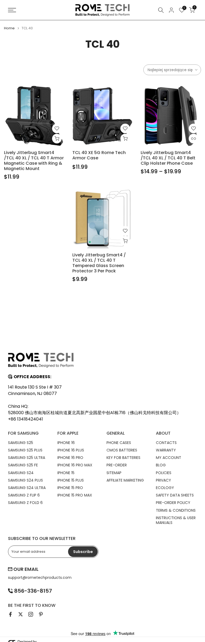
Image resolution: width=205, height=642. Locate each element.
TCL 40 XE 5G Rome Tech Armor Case (99, 155)
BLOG (161, 465)
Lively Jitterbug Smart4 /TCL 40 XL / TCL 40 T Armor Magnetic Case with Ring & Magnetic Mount (34, 161)
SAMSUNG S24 (21, 472)
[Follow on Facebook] (10, 614)
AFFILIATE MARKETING (125, 480)
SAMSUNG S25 (20, 442)
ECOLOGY (165, 487)
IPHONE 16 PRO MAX (74, 465)
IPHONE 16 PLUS (70, 450)
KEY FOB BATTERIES (123, 457)
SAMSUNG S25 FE (23, 465)
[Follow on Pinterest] (40, 614)
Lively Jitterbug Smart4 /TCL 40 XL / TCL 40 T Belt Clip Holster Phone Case (168, 158)
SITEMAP (114, 472)
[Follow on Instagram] (30, 614)
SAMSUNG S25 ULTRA (26, 457)
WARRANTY (166, 450)
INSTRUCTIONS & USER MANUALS (176, 520)
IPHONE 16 (66, 442)
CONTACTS (166, 442)
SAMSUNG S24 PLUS (25, 480)
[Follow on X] (20, 614)
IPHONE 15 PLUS (70, 480)
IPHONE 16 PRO (70, 457)
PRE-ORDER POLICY (173, 502)
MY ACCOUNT (168, 457)
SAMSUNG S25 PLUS (25, 450)
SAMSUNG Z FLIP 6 (24, 495)
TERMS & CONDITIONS (176, 510)
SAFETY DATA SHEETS (175, 495)
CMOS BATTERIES (122, 450)
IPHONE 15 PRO (70, 487)
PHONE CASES (119, 442)
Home (9, 28)
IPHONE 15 (65, 472)
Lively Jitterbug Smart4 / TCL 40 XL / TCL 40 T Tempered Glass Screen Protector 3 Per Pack (99, 263)
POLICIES (163, 472)
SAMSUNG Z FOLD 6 (25, 502)
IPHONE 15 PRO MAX (74, 495)
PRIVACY (163, 480)
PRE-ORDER (117, 465)
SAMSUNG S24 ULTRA (27, 487)
